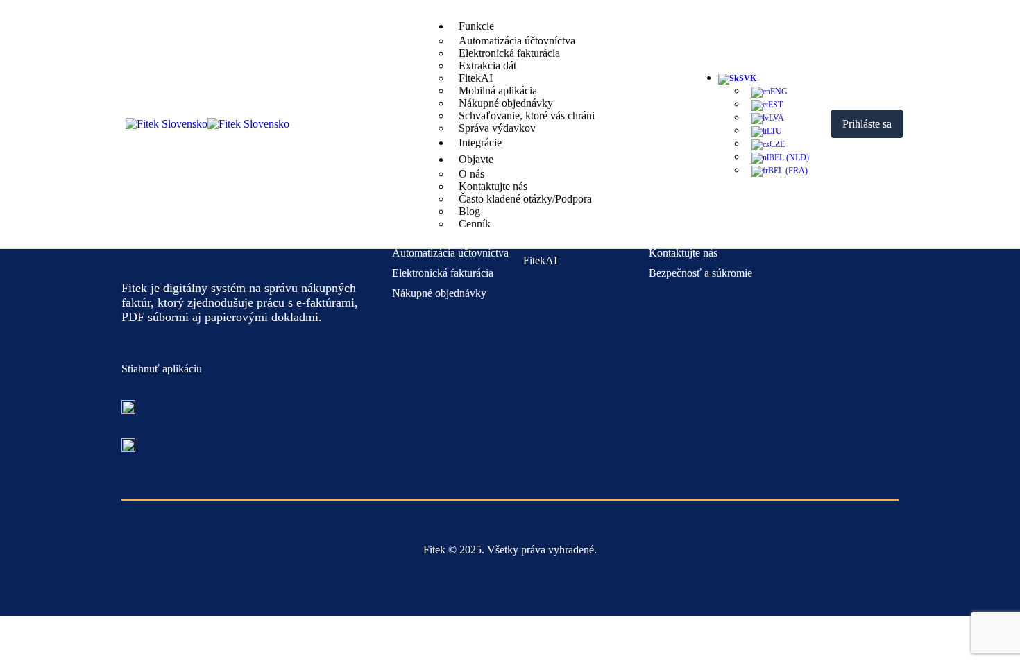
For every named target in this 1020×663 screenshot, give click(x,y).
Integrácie (480, 142)
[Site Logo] (207, 124)
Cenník (475, 224)
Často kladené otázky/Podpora (525, 199)
